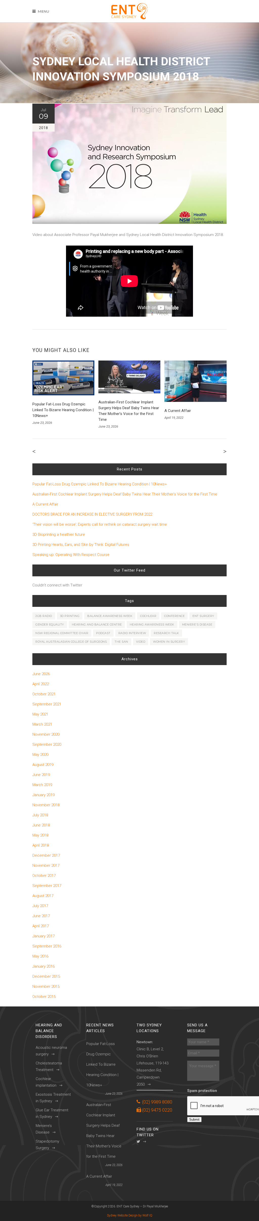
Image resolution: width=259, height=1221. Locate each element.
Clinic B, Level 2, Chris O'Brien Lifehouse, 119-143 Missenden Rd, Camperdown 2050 (152, 1063)
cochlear (148, 616)
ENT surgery (203, 616)
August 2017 (42, 896)
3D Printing (70, 616)
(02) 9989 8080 (157, 1102)
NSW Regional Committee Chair (61, 633)
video (140, 641)
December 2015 (46, 976)
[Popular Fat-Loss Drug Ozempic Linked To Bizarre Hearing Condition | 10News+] (63, 378)
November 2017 (45, 865)
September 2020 (46, 744)
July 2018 (40, 815)
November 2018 (45, 805)
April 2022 (40, 684)
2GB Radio (43, 616)
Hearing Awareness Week (152, 624)
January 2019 (43, 795)
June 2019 (41, 774)
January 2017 (43, 936)
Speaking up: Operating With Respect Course (71, 554)
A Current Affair (177, 410)
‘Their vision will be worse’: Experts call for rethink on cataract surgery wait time (99, 524)
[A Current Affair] (195, 381)
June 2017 (41, 916)
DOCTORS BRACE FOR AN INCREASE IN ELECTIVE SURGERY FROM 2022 (92, 514)
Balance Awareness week (109, 616)
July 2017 (40, 906)
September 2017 (46, 885)
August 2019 (42, 764)
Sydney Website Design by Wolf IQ (129, 1215)
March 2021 (42, 724)
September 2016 (46, 946)
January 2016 (43, 966)
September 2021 (46, 704)
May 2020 (40, 754)
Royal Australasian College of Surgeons (71, 641)
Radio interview (132, 633)
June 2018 (41, 825)
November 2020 (45, 734)
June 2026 (41, 674)
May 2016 (40, 956)
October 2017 (44, 875)
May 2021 (40, 714)
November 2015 (45, 986)
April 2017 (40, 926)
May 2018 (40, 835)
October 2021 (44, 694)
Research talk (166, 633)
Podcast (103, 633)
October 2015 (44, 996)
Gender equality (49, 624)
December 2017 (46, 855)
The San (121, 641)
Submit (194, 1119)
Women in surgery (169, 641)
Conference (174, 616)
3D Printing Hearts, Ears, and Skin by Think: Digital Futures (80, 544)
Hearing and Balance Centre (97, 624)
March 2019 (42, 785)
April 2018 (40, 845)
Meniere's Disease (197, 624)
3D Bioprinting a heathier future (58, 534)
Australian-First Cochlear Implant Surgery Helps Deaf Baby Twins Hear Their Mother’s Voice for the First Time (124, 494)
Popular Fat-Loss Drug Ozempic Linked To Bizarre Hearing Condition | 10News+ (63, 410)
